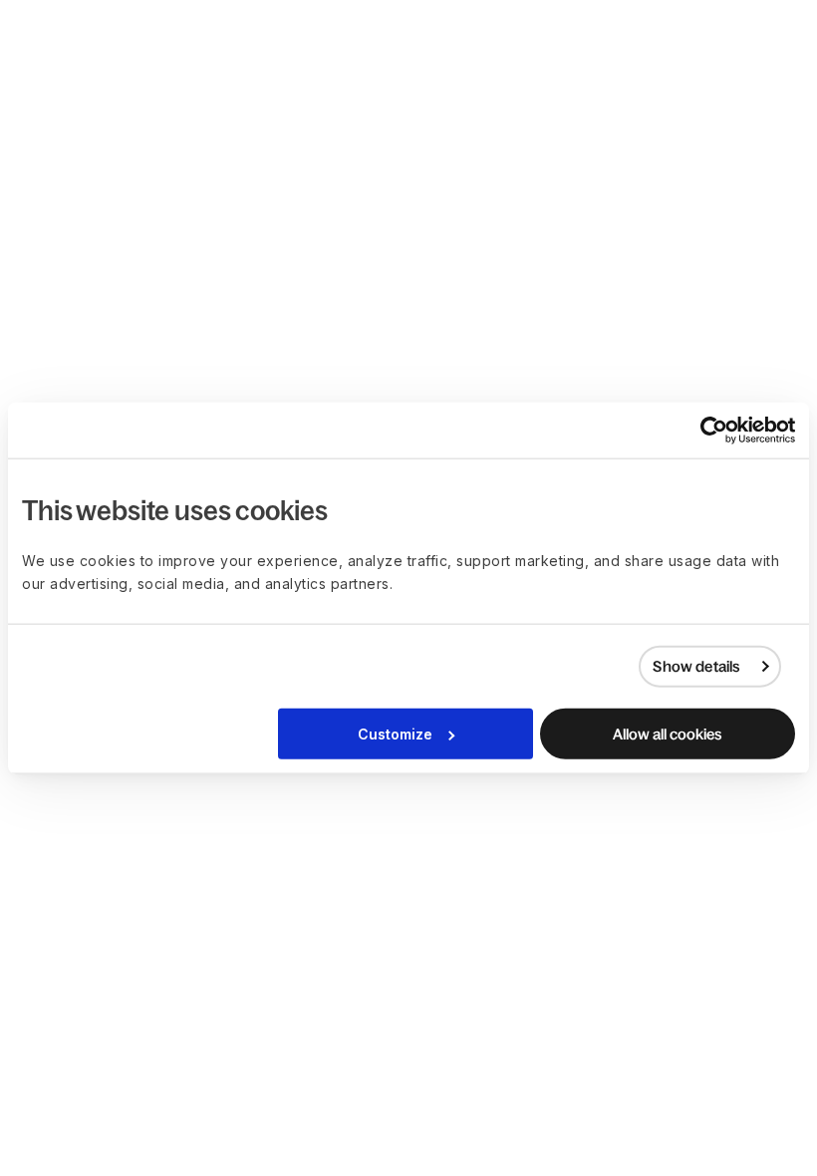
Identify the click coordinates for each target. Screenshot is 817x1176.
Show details (696, 666)
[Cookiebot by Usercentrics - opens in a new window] (708, 430)
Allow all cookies (667, 733)
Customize (395, 733)
